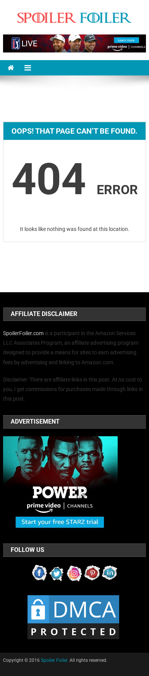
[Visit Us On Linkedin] (109, 573)
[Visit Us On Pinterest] (92, 573)
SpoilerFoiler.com (23, 333)
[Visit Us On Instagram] (74, 573)
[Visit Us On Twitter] (57, 573)
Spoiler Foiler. (54, 660)
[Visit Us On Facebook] (39, 573)
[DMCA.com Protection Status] (73, 617)
